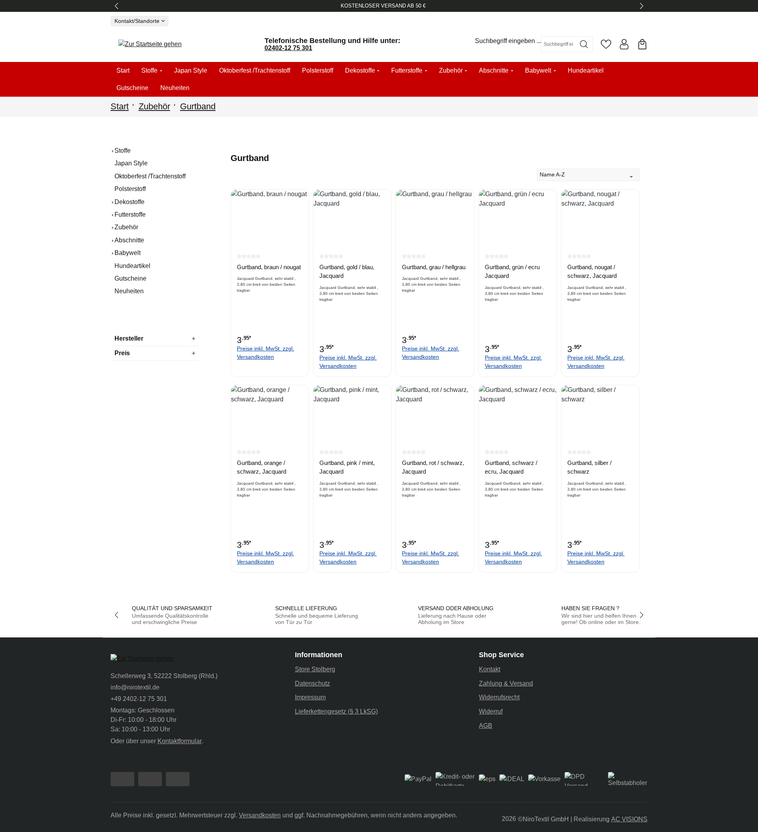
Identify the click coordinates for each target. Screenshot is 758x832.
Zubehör (126, 227)
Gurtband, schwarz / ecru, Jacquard (511, 467)
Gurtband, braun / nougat (269, 267)
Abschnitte (129, 240)
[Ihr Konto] (624, 44)
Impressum (310, 697)
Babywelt (127, 252)
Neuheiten (129, 291)
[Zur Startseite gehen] (150, 44)
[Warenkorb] (642, 44)
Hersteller (128, 338)
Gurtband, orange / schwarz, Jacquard (261, 467)
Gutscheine (130, 278)
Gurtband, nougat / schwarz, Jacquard (592, 271)
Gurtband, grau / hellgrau (433, 267)
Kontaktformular (180, 741)
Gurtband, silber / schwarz (589, 467)
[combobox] (558, 44)
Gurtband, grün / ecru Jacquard (512, 271)
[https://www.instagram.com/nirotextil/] (150, 779)
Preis (122, 353)
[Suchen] (584, 44)
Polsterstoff (130, 189)
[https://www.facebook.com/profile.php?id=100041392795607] (122, 779)
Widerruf (491, 711)
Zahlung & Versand (506, 683)
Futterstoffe (130, 214)
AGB (485, 725)
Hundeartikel (132, 265)
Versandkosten (260, 815)
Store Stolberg (315, 669)
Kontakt (489, 669)
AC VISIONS (629, 819)
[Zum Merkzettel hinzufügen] (301, 201)
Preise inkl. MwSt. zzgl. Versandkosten (265, 352)
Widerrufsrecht (499, 697)
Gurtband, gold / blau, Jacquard (346, 271)
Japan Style (131, 163)
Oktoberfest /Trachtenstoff (150, 176)
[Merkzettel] (606, 44)
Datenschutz (312, 683)
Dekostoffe (129, 202)
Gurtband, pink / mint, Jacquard (347, 467)
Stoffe (122, 150)
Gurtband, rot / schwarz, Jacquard (433, 467)
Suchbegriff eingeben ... (508, 40)
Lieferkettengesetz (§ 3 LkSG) (336, 711)
